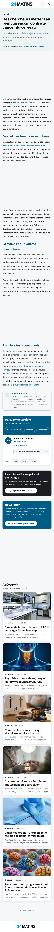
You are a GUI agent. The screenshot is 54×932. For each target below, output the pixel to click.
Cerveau (24, 475)
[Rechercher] (42, 4)
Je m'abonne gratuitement (22, 540)
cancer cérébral (35, 210)
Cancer (15, 475)
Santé (6, 14)
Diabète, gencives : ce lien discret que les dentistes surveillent (26, 795)
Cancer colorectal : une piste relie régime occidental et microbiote (26, 845)
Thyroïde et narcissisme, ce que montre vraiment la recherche (25, 694)
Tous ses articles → (20, 445)
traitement (11, 351)
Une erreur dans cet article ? (29, 465)
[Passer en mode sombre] (49, 4)
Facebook (17, 430)
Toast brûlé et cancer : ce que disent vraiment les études (23, 745)
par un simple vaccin (23, 102)
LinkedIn (29, 430)
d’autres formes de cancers (26, 384)
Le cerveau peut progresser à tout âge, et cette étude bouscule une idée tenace (25, 897)
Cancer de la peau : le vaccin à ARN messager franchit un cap (24, 644)
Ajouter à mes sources (22, 507)
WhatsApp (42, 430)
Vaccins (33, 475)
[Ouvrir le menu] (4, 4)
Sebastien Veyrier (9, 46)
